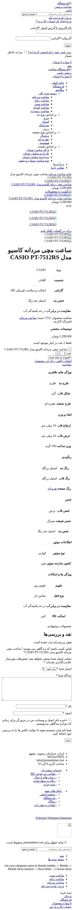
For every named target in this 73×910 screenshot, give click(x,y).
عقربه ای (43, 139)
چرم (46, 118)
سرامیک (44, 125)
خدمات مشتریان (51, 770)
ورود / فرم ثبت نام (52, 886)
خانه (69, 174)
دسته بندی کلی (47, 93)
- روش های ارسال (45, 777)
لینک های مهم (53, 790)
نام (69, 706)
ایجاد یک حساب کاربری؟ (51, 21)
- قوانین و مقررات (45, 805)
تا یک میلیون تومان (37, 150)
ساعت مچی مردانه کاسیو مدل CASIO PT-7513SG (40, 198)
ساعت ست (42, 104)
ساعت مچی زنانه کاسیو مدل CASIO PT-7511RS (41, 184)
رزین (46, 128)
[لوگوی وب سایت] (62, 10)
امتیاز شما (64, 668)
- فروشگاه (50, 798)
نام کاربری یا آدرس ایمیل (51, 27)
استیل (45, 121)
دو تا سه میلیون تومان (35, 157)
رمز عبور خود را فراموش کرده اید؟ (50, 52)
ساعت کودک (41, 107)
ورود (68, 45)
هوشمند (44, 142)
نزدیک (68, 896)
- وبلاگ (52, 801)
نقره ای (52, 488)
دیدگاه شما (64, 675)
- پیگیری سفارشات (45, 780)
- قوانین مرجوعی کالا (44, 773)
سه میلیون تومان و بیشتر (33, 160)
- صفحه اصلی (48, 794)
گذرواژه (61, 38)
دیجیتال (44, 135)
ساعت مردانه (40, 97)
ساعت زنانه (41, 100)
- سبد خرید (50, 784)
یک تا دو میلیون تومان (36, 153)
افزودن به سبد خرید (59, 357)
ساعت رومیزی (39, 111)
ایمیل (67, 713)
